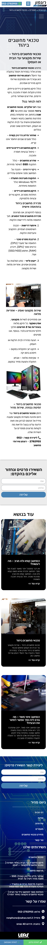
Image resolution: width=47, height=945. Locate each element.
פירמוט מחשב (36, 870)
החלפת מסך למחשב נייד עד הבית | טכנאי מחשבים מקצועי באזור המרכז (25, 893)
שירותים (39, 823)
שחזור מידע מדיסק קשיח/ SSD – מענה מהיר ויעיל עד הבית (26, 877)
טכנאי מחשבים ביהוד (28, 640)
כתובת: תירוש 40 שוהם (28, 924)
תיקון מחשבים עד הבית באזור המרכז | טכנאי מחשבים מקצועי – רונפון (24, 863)
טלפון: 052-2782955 (29, 911)
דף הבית (42, 10)
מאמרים (32, 10)
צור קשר (39, 840)
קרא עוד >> (34, 583)
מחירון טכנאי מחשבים (32, 834)
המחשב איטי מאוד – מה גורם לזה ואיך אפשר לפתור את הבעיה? (24, 720)
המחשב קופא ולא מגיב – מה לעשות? (24, 562)
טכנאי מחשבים (36, 857)
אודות (40, 817)
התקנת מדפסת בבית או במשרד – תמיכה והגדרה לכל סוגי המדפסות (26, 885)
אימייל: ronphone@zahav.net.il (23, 917)
